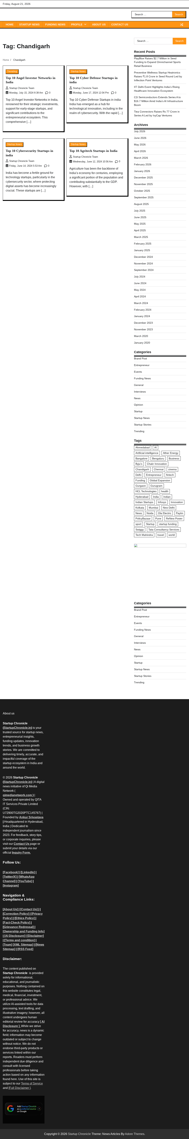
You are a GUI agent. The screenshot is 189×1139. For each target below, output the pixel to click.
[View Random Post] (181, 24)
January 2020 (142, 342)
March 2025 (141, 236)
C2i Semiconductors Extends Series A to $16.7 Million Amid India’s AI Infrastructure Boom (158, 101)
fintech (170, 474)
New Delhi (169, 507)
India (156, 496)
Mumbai (153, 507)
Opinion (138, 404)
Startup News (29, 24)
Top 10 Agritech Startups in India (93, 151)
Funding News (55, 24)
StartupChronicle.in (17, 727)
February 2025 (142, 243)
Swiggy (139, 529)
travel (160, 534)
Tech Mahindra (144, 534)
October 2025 (142, 190)
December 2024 (143, 256)
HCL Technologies (146, 491)
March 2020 (141, 336)
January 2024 (142, 316)
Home (9, 24)
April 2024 (140, 296)
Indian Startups (144, 502)
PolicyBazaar (143, 518)
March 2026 (141, 157)
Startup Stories (142, 424)
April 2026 (140, 151)
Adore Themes (134, 1134)
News (137, 398)
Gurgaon (140, 485)
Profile (76, 24)
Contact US (119, 24)
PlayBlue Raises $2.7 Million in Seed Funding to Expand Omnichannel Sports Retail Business (157, 62)
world (172, 534)
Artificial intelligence (146, 452)
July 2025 (139, 210)
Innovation (177, 502)
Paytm (179, 513)
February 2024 (142, 309)
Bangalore (141, 458)
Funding (140, 480)
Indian (167, 496)
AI (155, 447)
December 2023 (143, 322)
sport (138, 524)
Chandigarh (142, 469)
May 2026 (140, 144)
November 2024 (143, 263)
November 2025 (143, 184)
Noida (150, 513)
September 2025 (144, 197)
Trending (12, 71)
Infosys (162, 502)
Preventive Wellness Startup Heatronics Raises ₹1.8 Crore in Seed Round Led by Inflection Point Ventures (158, 76)
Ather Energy (170, 452)
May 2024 (140, 289)
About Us (99, 24)
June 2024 (140, 283)
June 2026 (140, 137)
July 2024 (139, 276)
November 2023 (143, 329)
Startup (138, 411)
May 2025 (140, 223)
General (138, 385)
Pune (158, 518)
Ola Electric (164, 513)
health (164, 491)
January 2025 (142, 250)
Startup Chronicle (79, 1134)
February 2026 (142, 164)
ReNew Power (174, 518)
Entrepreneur (142, 365)
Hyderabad (141, 496)
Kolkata (139, 507)
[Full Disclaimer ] (19, 1087)
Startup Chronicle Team (21, 88)
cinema (172, 469)
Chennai (159, 469)
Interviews (140, 391)
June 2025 (140, 217)
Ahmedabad (142, 447)
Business (174, 458)
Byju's (138, 463)
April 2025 (140, 230)
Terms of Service (32, 1083)
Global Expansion (160, 480)
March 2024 (141, 303)
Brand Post (140, 358)
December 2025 (143, 177)
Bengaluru (158, 458)
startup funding (168, 524)
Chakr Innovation (157, 463)
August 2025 (141, 204)
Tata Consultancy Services (163, 529)
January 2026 (142, 171)
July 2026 (139, 131)
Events (138, 371)
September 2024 (144, 269)
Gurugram (156, 485)
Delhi (138, 474)
